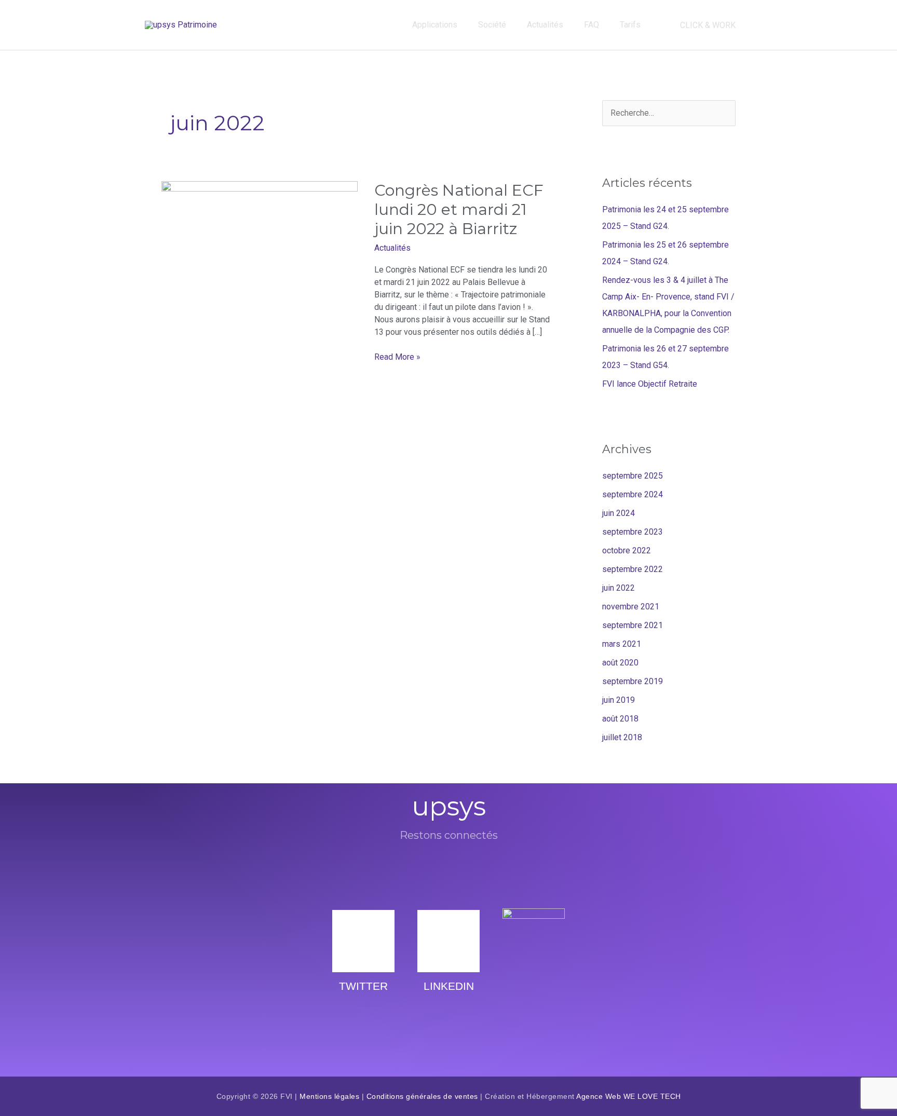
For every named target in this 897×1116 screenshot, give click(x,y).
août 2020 (620, 663)
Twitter (363, 986)
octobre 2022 (626, 550)
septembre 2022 (632, 569)
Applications (434, 25)
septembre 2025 (632, 476)
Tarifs (630, 25)
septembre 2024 (632, 494)
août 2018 (620, 719)
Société (492, 25)
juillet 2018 (622, 737)
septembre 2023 (632, 532)
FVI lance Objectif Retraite (649, 384)
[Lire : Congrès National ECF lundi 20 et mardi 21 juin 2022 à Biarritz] (259, 234)
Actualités (545, 25)
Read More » (397, 356)
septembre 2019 (632, 681)
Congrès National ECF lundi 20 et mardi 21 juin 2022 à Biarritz (458, 209)
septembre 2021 (632, 625)
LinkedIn (449, 986)
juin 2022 (618, 588)
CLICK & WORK (708, 25)
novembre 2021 (630, 606)
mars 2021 (621, 644)
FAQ (591, 25)
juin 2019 (618, 700)
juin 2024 (618, 513)
